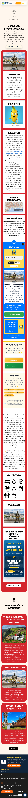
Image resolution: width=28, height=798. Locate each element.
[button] (14, 795)
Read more (13, 780)
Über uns (3, 771)
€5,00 (9, 392)
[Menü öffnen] (25, 795)
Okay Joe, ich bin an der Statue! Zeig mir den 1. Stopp (11, 326)
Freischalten (14, 360)
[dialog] (14, 785)
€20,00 (9, 395)
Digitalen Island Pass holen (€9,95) (14, 365)
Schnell (17, 262)
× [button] (26, 774)
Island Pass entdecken (14, 765)
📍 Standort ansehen (14, 314)
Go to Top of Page (13, 585)
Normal (11, 262)
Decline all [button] (20, 791)
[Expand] (23, 244)
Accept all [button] (7, 791)
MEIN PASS (18, 3)
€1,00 (9, 389)
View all (13, 748)
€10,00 (19, 392)
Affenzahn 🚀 (14, 266)
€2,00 (19, 389)
